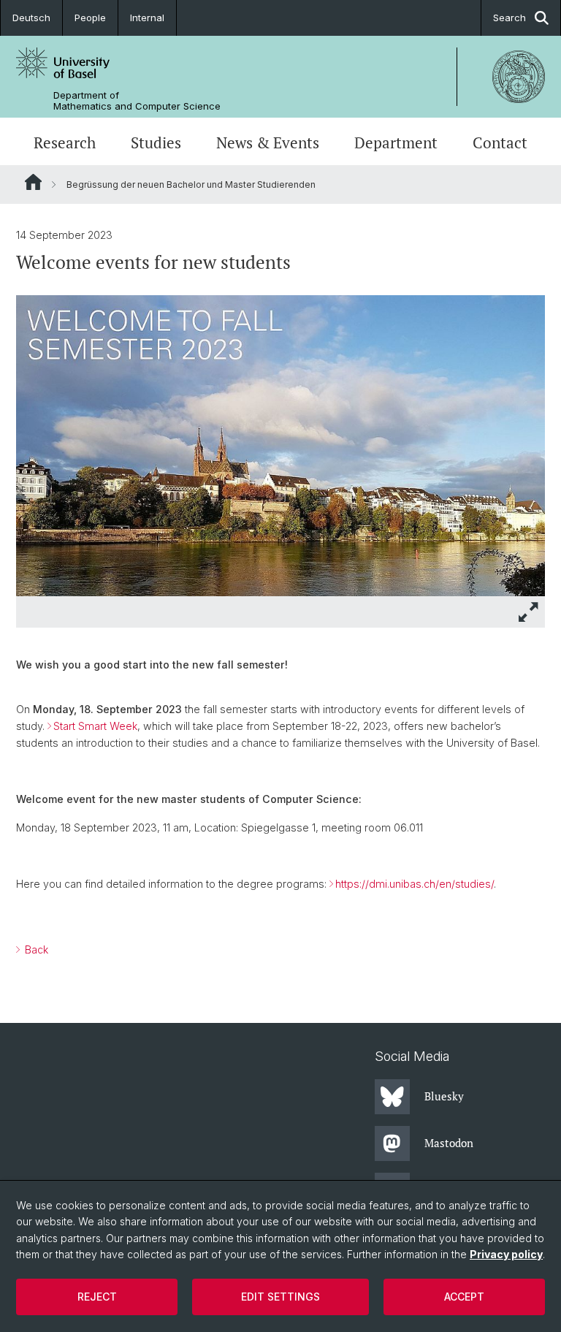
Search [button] (509, 17)
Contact (500, 143)
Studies (156, 143)
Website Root (33, 182)
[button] (529, 612)
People (90, 17)
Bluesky (444, 1096)
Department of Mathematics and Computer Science (137, 101)
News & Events (267, 143)
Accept (464, 1296)
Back (35, 949)
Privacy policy (506, 1254)
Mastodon (448, 1142)
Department (396, 143)
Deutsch (31, 17)
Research (65, 143)
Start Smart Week (95, 726)
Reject (97, 1296)
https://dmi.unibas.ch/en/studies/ (414, 884)
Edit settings (280, 1296)
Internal (147, 17)
